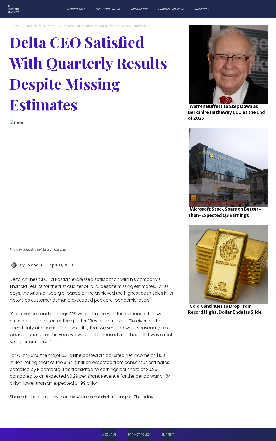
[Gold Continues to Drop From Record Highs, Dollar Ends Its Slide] (227, 263)
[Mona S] (15, 265)
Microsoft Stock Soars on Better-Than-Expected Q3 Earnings (224, 212)
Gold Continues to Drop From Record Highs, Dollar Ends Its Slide (225, 309)
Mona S (34, 265)
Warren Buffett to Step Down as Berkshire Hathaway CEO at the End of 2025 (226, 112)
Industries (34, 26)
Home (15, 26)
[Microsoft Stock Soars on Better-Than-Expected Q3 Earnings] (227, 166)
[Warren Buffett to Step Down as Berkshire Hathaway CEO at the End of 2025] (227, 63)
